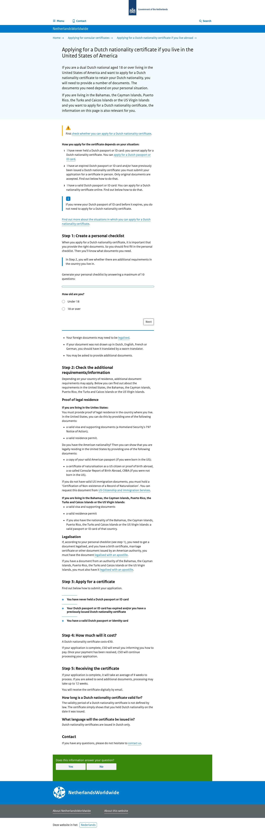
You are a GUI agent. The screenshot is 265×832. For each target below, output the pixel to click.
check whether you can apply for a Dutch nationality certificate (111, 134)
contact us (134, 743)
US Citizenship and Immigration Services (124, 490)
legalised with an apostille (111, 555)
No (101, 766)
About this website (116, 811)
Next (149, 322)
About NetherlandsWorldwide (72, 811)
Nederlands (88, 825)
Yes (71, 766)
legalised (123, 338)
